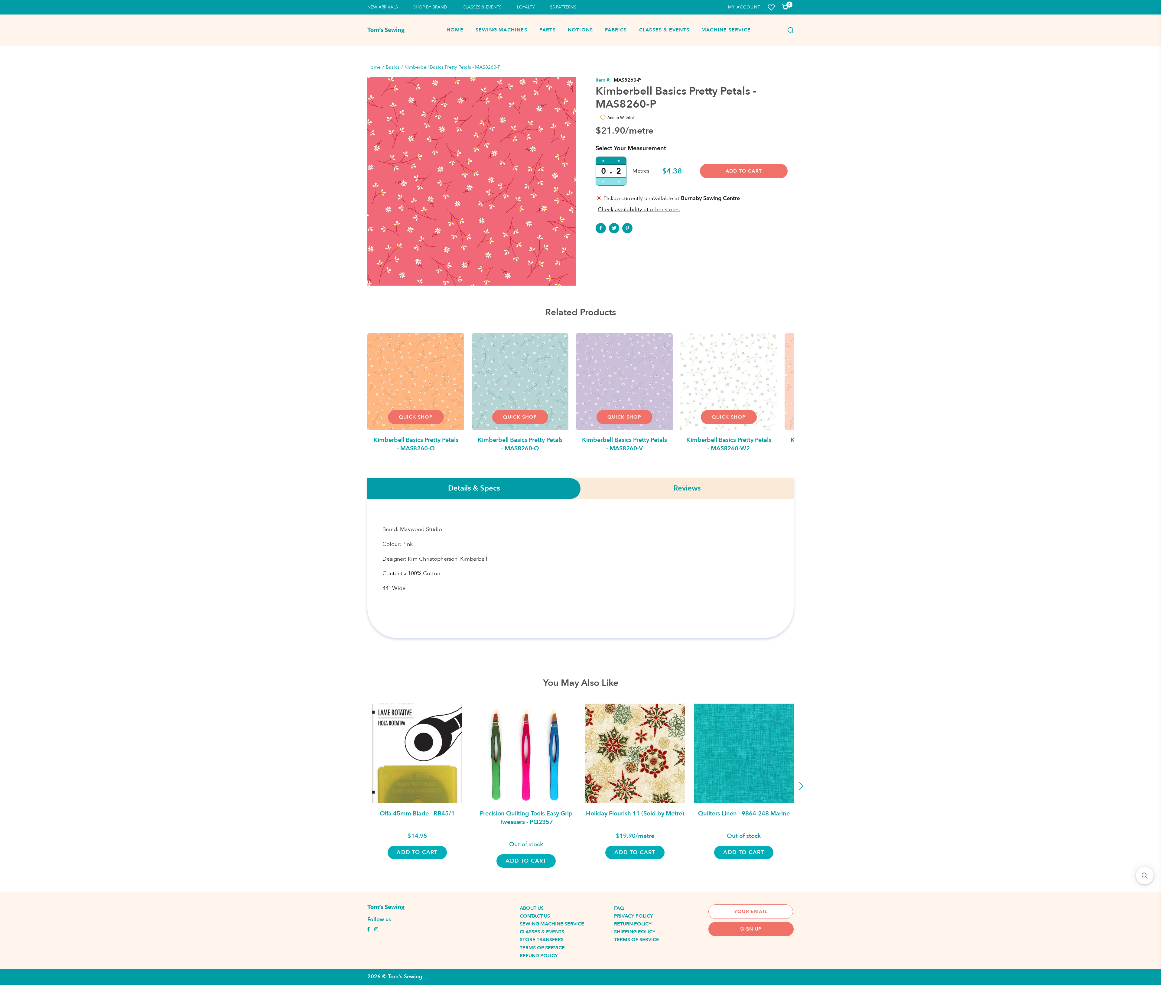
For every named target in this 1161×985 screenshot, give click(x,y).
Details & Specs (474, 488)
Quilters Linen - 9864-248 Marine (744, 813)
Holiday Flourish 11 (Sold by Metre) (635, 813)
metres (641, 171)
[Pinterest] (627, 228)
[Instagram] (376, 930)
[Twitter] (614, 228)
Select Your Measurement (631, 148)
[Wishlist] (771, 7)
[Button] (789, 30)
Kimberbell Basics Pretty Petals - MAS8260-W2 (728, 444)
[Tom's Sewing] (386, 30)
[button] (1144, 875)
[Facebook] (601, 228)
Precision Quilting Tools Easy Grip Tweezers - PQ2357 (526, 817)
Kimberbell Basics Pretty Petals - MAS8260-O (415, 444)
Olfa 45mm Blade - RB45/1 (417, 813)
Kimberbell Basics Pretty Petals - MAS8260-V (624, 444)
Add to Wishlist (620, 117)
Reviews (687, 488)
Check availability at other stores (639, 209)
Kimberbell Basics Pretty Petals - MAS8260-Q (520, 444)
